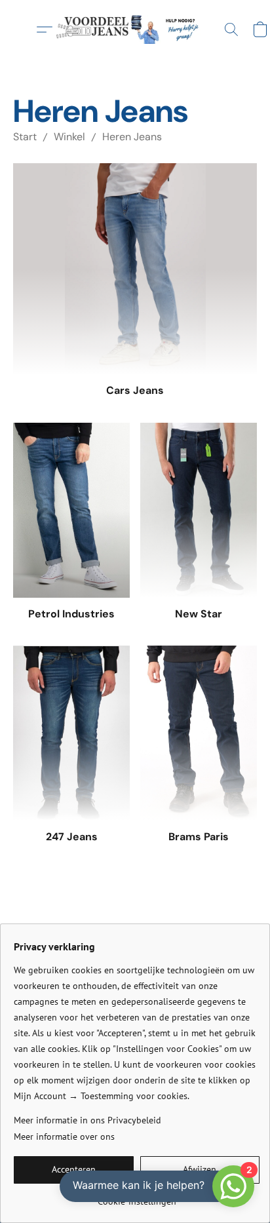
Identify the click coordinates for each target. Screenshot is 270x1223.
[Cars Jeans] (135, 268)
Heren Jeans (132, 137)
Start (25, 137)
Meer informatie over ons (64, 1136)
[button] (135, 29)
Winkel (69, 137)
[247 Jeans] (71, 733)
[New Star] (198, 510)
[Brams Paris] (198, 733)
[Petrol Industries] (71, 510)
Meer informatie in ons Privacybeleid (87, 1120)
